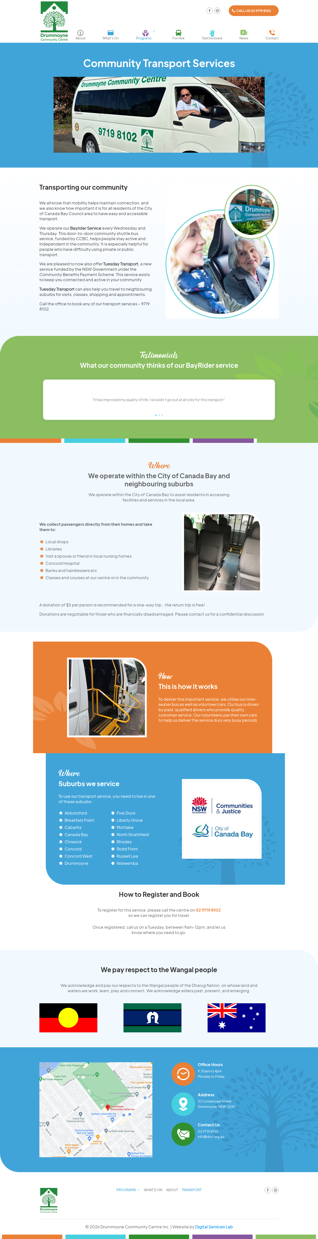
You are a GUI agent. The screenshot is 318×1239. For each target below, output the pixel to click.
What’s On (111, 38)
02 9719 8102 (208, 909)
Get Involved (212, 38)
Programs (143, 38)
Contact (272, 38)
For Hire (178, 38)
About (80, 38)
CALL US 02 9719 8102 (253, 10)
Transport (192, 1190)
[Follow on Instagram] (217, 11)
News (243, 38)
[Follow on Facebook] (209, 11)
